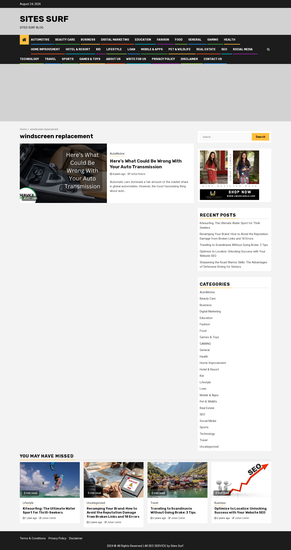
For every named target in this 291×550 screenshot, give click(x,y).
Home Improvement (45, 49)
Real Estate (206, 49)
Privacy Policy (163, 59)
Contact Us (213, 59)
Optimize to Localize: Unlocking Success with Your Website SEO (240, 511)
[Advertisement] (145, 93)
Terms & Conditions (33, 538)
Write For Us (136, 59)
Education (143, 39)
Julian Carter (49, 518)
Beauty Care (65, 39)
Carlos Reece (137, 174)
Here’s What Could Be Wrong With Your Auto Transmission (146, 163)
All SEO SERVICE (155, 546)
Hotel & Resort (78, 49)
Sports (68, 59)
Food (179, 39)
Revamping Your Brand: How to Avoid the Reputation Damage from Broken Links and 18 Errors (113, 513)
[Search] (268, 49)
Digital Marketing (115, 39)
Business (88, 39)
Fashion (163, 39)
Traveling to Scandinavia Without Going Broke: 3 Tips (234, 245)
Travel (50, 59)
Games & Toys (89, 59)
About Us (113, 59)
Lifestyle (114, 49)
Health (229, 39)
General (195, 39)
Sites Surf (44, 19)
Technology (29, 59)
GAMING (212, 39)
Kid (98, 49)
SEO (224, 49)
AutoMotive (40, 39)
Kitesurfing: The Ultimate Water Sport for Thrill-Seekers (49, 511)
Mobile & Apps (152, 49)
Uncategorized (209, 446)
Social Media (243, 49)
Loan (131, 49)
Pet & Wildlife (179, 49)
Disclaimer (189, 59)
